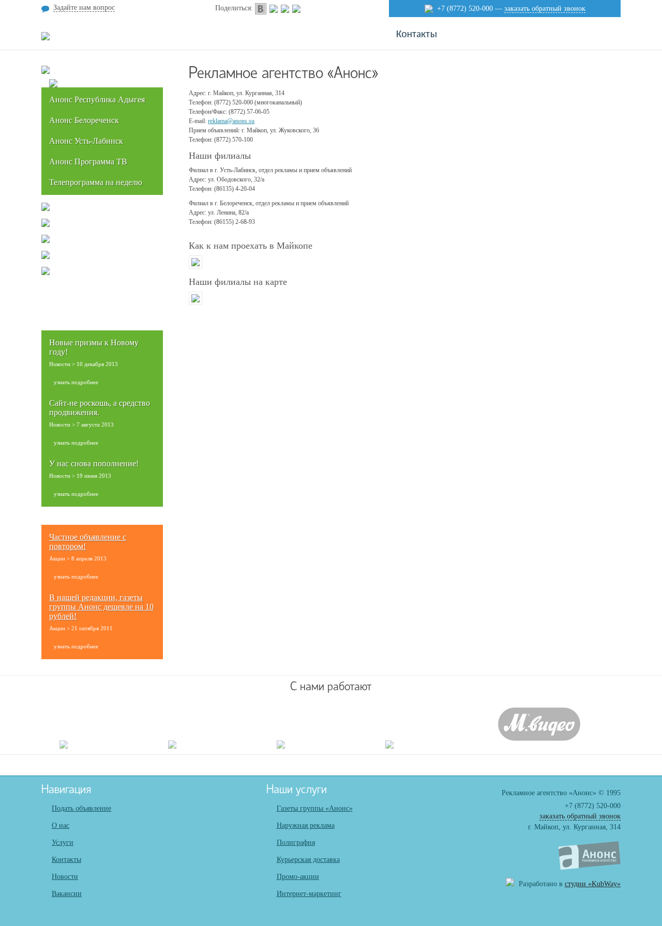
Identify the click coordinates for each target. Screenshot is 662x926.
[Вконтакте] (260, 8)
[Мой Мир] (285, 8)
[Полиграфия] (45, 225)
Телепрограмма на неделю (95, 182)
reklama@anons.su (231, 121)
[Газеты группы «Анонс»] (45, 71)
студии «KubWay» (593, 884)
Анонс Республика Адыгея (97, 99)
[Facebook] (296, 8)
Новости (65, 877)
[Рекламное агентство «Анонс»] (590, 867)
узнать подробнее (76, 382)
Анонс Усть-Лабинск (86, 140)
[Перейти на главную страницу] (45, 38)
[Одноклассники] (273, 8)
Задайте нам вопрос (84, 7)
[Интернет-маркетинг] (45, 273)
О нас (60, 825)
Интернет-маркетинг (309, 894)
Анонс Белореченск (84, 120)
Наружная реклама (306, 825)
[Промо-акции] (45, 257)
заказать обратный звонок (544, 8)
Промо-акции (298, 877)
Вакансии (67, 894)
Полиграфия (296, 842)
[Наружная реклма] (45, 208)
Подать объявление (81, 808)
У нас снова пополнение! (94, 463)
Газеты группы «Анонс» (315, 808)
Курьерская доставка (308, 859)
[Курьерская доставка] (45, 241)
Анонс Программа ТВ (88, 161)
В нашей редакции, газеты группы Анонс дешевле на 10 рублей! (101, 606)
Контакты (66, 859)
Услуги (62, 842)
